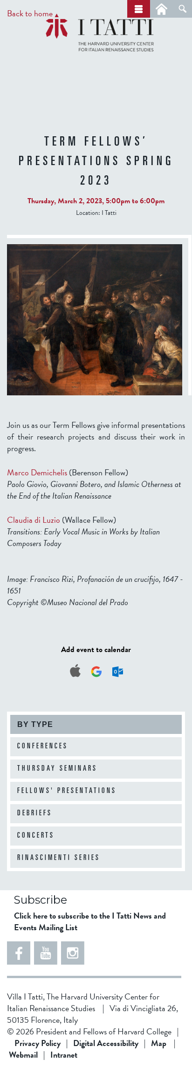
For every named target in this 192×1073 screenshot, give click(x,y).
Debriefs (34, 813)
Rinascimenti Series (58, 858)
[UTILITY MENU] (161, 9)
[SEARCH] (182, 9)
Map (158, 1043)
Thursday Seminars (57, 769)
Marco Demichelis (37, 472)
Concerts (36, 836)
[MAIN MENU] (138, 9)
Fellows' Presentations (67, 791)
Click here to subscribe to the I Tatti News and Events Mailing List (90, 921)
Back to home (30, 13)
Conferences (42, 746)
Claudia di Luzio (33, 519)
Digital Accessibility (105, 1043)
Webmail (23, 1054)
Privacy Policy (37, 1043)
